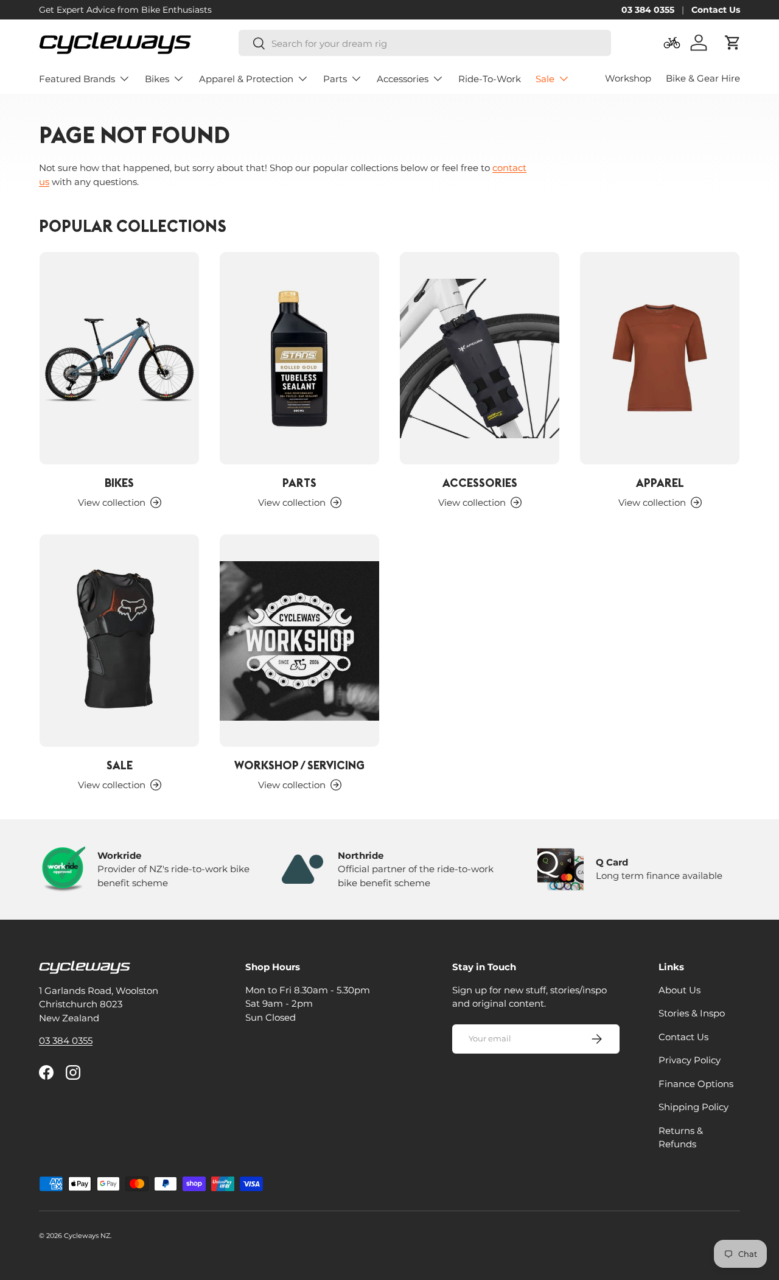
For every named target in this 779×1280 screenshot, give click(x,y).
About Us (679, 989)
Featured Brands (77, 79)
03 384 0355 (647, 10)
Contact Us (715, 10)
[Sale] (119, 640)
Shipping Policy (693, 1107)
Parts (335, 79)
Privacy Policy (689, 1060)
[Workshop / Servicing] (299, 640)
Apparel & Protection (246, 79)
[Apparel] (659, 358)
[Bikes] (119, 358)
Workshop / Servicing (299, 765)
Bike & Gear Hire (703, 78)
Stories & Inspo (691, 1013)
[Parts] (299, 358)
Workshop (628, 78)
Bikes (157, 79)
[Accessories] (479, 358)
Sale (545, 79)
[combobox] (425, 43)
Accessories (402, 79)
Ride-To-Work (489, 79)
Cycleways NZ (87, 1235)
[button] (732, 42)
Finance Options (695, 1083)
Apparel (660, 482)
